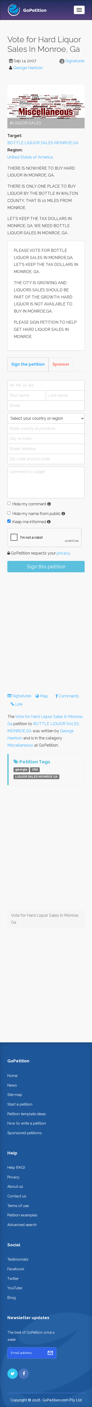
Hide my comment (29, 504)
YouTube (14, 1288)
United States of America (30, 157)
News (12, 1085)
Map (43, 696)
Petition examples (22, 1215)
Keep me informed (29, 521)
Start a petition (19, 1104)
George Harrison (28, 67)
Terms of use (18, 1206)
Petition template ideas (26, 1114)
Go (50, 1353)
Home (12, 1075)
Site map (14, 1094)
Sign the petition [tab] (28, 364)
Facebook (15, 1269)
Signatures (75, 61)
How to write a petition (26, 1123)
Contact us (16, 1196)
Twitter (13, 1278)
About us (15, 1186)
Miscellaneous (20, 745)
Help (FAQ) (16, 1167)
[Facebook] (24, 1373)
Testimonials (17, 1259)
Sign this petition (46, 567)
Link (18, 704)
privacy (63, 553)
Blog (11, 1297)
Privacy (13, 1177)
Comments (68, 696)
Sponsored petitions (24, 1133)
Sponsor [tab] (61, 364)
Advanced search (22, 1225)
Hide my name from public (36, 513)
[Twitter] (12, 1373)
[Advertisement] (46, 628)
